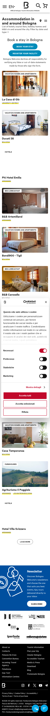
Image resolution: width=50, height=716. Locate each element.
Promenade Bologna (36, 674)
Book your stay (25, 46)
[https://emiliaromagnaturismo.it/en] (36, 639)
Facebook (28, 685)
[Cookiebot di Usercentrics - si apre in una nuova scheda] (26, 302)
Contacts (6, 651)
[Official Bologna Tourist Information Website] (26, 5)
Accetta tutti (25, 395)
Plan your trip (33, 651)
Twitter (34, 685)
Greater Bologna (34, 654)
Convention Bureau (10, 658)
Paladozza (6, 669)
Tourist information (35, 647)
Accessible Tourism (35, 658)
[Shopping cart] (45, 5)
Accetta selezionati (25, 404)
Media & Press (33, 662)
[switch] (43, 359)
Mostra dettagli (33, 387)
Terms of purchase (21, 696)
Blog (29, 670)
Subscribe (36, 603)
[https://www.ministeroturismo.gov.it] (13, 619)
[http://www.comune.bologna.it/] (13, 639)
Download (31, 666)
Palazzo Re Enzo (9, 654)
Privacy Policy (7, 693)
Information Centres (10, 676)
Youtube (40, 685)
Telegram (46, 685)
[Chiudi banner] (46, 302)
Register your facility (25, 53)
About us (6, 647)
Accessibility (32, 693)
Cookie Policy (20, 693)
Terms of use (7, 696)
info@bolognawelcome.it (23, 709)
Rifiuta (25, 412)
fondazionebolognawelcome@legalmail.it (22, 712)
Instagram (23, 685)
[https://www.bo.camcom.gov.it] (36, 629)
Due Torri (6, 673)
